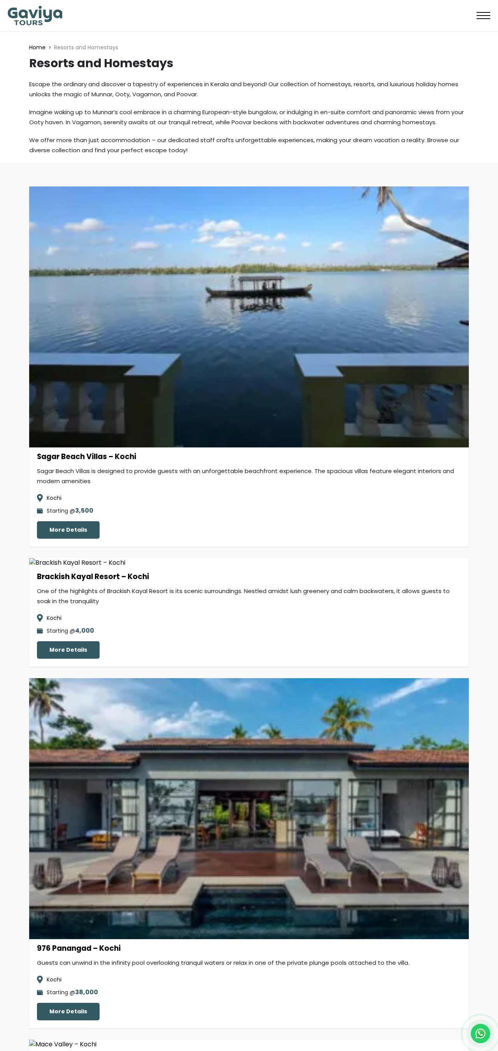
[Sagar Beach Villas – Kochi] (249, 442)
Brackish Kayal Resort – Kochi (93, 576)
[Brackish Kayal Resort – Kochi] (77, 562)
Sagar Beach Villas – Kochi (86, 456)
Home (37, 47)
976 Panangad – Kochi (79, 948)
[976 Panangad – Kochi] (249, 934)
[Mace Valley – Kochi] (62, 1044)
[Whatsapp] (480, 1033)
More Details (68, 530)
